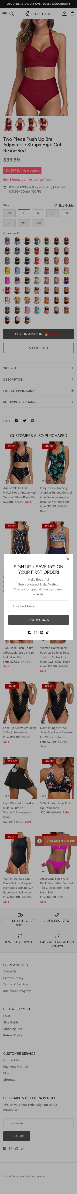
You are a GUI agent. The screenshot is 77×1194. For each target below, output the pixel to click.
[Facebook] (29, 632)
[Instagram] (35, 632)
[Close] (67, 558)
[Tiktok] (47, 632)
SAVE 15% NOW (38, 620)
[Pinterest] (41, 632)
